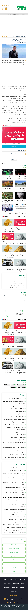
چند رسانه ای (22, 579)
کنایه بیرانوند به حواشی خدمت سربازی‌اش (8, 177)
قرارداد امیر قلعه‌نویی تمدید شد (18, 432)
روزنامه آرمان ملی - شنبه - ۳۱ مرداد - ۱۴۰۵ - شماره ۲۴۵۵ (14, 479)
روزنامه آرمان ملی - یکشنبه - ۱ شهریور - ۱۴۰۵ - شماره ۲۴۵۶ (14, 474)
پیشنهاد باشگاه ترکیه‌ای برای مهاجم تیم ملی (8, 212)
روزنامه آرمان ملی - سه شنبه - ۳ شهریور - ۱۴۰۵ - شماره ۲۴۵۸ (14, 493)
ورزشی (25, 36)
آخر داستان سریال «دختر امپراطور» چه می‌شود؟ (15, 470)
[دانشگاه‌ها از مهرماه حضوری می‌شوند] (20, 183)
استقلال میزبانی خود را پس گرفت (18, 414)
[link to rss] (2, 5)
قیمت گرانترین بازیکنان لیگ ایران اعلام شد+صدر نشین (15, 451)
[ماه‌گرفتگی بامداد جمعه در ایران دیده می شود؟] (20, 172)
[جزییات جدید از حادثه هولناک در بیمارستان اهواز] (20, 207)
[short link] (6, 36)
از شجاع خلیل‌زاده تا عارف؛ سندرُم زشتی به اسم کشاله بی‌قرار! (14, 443)
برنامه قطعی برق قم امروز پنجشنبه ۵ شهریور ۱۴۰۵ (14, 530)
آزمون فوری (14, 560)
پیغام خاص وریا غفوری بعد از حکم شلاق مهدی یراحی (15, 281)
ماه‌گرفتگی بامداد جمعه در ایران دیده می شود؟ (20, 177)
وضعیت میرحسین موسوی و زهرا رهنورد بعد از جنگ (14, 509)
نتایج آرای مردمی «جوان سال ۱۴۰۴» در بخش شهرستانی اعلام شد (16, 428)
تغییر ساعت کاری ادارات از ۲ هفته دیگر (17, 519)
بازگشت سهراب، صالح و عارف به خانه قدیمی (16, 440)
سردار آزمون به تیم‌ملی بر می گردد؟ (17, 422)
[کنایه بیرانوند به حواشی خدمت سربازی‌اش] (7, 172)
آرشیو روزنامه (15, 587)
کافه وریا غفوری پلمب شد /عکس (19, 279)
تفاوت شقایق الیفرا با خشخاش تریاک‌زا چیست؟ (7, 201)
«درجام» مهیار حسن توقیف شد (18, 522)
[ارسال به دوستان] (4, 36)
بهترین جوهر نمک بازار (14, 552)
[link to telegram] (8, 5)
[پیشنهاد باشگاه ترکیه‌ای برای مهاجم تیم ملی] (7, 207)
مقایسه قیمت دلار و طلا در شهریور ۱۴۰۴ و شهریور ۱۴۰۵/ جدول (15, 501)
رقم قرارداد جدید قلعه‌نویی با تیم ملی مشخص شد (14, 419)
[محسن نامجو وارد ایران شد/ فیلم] (20, 195)
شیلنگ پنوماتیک (14, 544)
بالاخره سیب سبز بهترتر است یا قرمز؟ (17, 454)
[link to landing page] (21, 7)
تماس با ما (16, 595)
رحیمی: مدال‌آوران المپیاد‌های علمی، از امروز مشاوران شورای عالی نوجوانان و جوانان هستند (14, 515)
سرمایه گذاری (14, 146)
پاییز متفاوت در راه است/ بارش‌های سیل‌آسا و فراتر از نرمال (7, 189)
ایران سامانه (11, 609)
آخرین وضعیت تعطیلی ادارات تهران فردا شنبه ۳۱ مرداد (14, 490)
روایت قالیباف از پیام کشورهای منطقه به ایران (15, 512)
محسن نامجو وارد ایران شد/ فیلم (21, 201)
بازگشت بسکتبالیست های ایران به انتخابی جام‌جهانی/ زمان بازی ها (14, 402)
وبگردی (22, 587)
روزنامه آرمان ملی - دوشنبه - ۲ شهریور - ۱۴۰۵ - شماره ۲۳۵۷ (14, 483)
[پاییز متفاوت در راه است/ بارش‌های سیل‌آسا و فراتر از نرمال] (7, 183)
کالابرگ (14, 571)
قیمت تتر (14, 563)
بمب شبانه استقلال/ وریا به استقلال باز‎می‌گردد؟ (16, 287)
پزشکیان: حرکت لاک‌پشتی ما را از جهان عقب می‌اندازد (14, 524)
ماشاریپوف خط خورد (20, 411)
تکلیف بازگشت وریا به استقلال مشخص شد (17, 285)
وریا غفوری (13, 159)
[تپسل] (3, 125)
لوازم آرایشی (14, 567)
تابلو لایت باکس (14, 556)
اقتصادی (10, 579)
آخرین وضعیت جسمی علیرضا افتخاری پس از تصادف (14, 497)
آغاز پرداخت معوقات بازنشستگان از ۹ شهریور (16, 527)
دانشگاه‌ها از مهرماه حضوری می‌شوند (22, 189)
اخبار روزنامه (7, 587)
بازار (5, 583)
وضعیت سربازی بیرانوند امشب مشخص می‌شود (15, 424)
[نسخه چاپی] (2, 36)
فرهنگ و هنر (16, 583)
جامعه (4, 579)
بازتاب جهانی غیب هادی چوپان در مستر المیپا (15, 408)
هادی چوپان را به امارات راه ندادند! (18, 437)
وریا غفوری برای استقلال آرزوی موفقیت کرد (17, 283)
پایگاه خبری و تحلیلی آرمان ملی (7, 605)
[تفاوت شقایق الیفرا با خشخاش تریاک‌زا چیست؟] (7, 195)
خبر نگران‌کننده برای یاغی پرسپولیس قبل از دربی (15, 457)
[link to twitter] (4, 5)
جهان (22, 583)
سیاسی (15, 579)
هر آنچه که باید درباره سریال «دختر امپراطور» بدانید (14, 468)
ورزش (22, 36)
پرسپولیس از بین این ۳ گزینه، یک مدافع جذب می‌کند (14, 447)
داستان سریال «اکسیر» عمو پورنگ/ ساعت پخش (15, 487)
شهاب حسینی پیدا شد (20, 434)
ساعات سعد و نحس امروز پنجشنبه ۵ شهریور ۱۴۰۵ (14, 532)
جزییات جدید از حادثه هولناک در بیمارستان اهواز (20, 212)
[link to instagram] (6, 5)
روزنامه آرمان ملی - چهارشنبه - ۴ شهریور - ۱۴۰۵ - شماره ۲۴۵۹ (15, 505)
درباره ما (11, 595)
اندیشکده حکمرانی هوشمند (14, 548)
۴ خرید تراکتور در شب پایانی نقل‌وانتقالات (16, 406)
